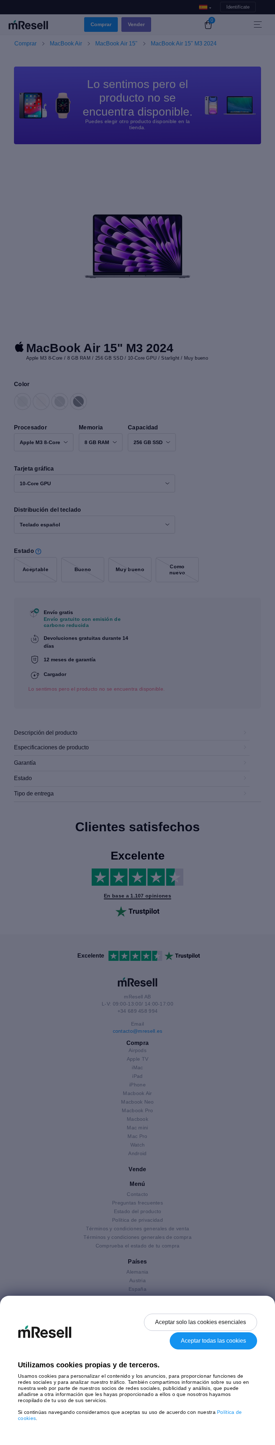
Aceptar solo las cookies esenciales (200, 1322)
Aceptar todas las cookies (213, 1341)
